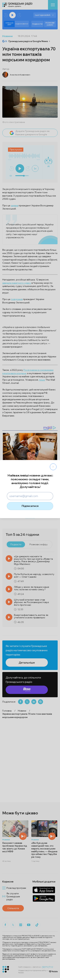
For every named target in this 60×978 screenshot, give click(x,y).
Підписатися (30, 506)
